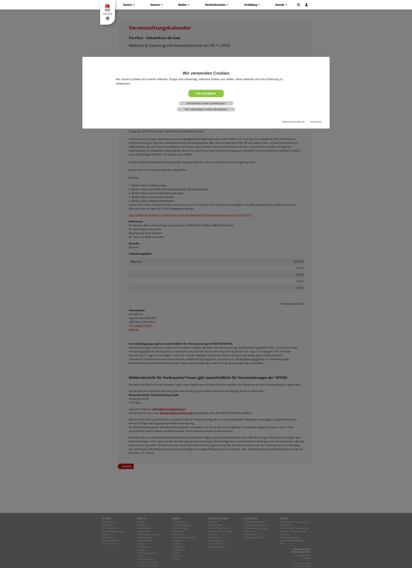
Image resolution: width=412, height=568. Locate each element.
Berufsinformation (215, 5)
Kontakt (279, 5)
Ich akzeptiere (206, 93)
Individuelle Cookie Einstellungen (206, 103)
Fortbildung (250, 5)
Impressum (316, 121)
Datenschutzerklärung (293, 121)
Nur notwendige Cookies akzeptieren (206, 109)
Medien (182, 5)
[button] (298, 4)
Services (127, 5)
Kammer (155, 5)
